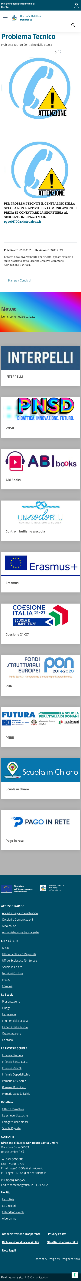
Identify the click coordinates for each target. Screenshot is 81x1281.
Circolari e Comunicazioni (17, 919)
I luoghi (6, 1008)
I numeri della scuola (15, 1020)
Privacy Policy (57, 1234)
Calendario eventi (13, 1212)
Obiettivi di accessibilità (62, 1242)
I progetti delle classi (15, 1121)
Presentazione (11, 1001)
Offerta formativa (13, 1109)
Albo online (9, 926)
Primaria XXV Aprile (14, 1080)
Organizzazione (11, 1033)
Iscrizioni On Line (12, 973)
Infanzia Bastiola (12, 1055)
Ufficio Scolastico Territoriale (19, 960)
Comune (7, 986)
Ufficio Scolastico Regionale (19, 954)
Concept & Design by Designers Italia (57, 1259)
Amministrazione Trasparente (21, 1234)
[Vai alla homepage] (14, 18)
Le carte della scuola (15, 1027)
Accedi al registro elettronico (20, 913)
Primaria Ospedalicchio (16, 1093)
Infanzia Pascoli (11, 1068)
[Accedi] (76, 5)
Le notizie (8, 1199)
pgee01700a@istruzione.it (22, 221)
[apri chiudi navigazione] (5, 18)
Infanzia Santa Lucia (15, 1061)
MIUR (5, 947)
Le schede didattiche (15, 1115)
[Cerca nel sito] (73, 25)
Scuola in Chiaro (12, 967)
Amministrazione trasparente (20, 932)
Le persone (9, 1014)
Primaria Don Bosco (14, 1087)
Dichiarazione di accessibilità (20, 1242)
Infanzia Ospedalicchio (16, 1074)
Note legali (9, 1250)
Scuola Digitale (11, 1128)
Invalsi (6, 979)
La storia (7, 1040)
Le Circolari (9, 1205)
